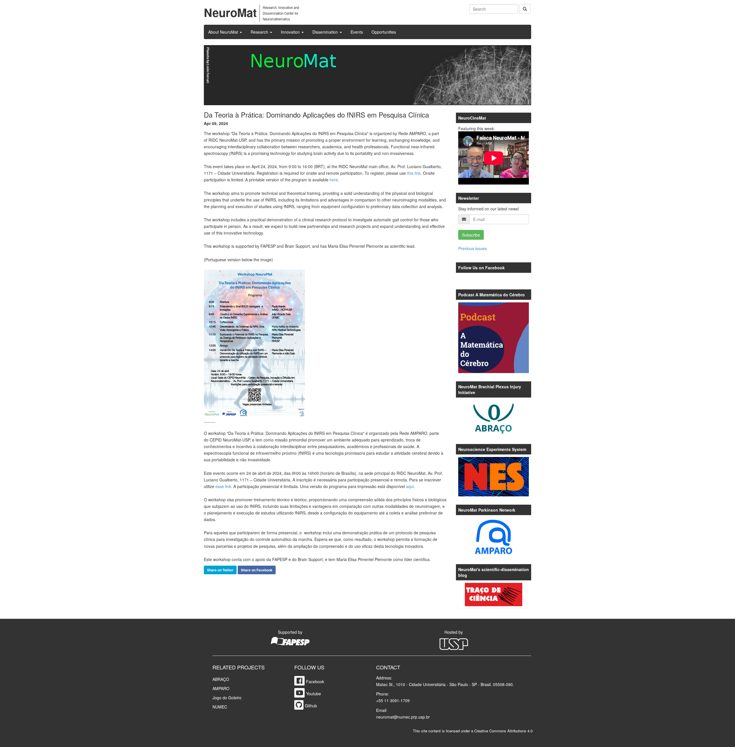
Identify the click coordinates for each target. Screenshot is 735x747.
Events (357, 32)
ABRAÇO (220, 679)
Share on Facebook (256, 570)
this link (414, 173)
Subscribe (471, 235)
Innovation (291, 32)
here (334, 180)
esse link (223, 486)
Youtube (313, 693)
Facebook (315, 681)
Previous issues (472, 248)
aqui (410, 486)
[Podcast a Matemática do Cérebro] (493, 337)
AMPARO (220, 688)
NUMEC (219, 707)
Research (260, 32)
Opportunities (384, 32)
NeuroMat (230, 12)
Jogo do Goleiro (226, 697)
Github (311, 705)
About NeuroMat (223, 32)
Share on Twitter (220, 570)
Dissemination (325, 32)
